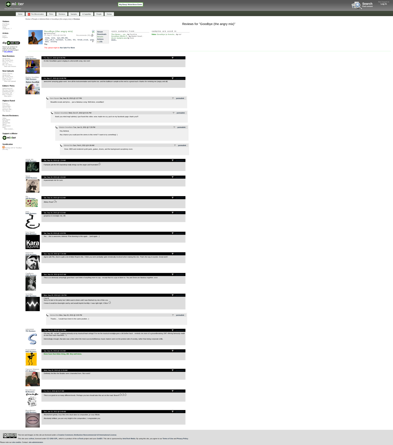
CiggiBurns (29, 273)
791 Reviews (30, 331)
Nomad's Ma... (7, 109)
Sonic (132, 38)
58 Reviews (30, 392)
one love (5, 63)
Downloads (101, 34)
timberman (29, 253)
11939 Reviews (31, 178)
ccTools (80, 438)
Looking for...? (7, 28)
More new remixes (10, 66)
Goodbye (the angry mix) (58, 31)
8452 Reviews (30, 352)
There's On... (7, 108)
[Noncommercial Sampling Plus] (93, 31)
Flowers (5, 103)
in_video (68, 40)
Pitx (26, 197)
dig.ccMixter (8, 51)
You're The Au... (8, 73)
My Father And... (8, 60)
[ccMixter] (15, 6)
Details (100, 37)
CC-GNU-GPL (52, 438)
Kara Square (54, 98)
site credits (16, 442)
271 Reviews (30, 371)
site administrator (36, 442)
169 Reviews (30, 198)
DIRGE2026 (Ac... (8, 91)
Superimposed (7, 88)
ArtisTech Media (129, 438)
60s (74, 40)
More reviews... (9, 129)
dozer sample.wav (119, 38)
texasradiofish (30, 350)
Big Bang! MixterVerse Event (130, 4)
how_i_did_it (49, 40)
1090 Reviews (30, 58)
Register (5, 37)
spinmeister (29, 329)
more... (114, 40)
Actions (100, 39)
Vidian (4, 118)
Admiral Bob (50, 33)
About (4, 27)
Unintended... (7, 106)
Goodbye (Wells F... (119, 36)
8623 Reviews (30, 234)
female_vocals (83, 40)
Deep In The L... (8, 62)
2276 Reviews (30, 254)
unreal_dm (29, 159)
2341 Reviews (30, 275)
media (47, 38)
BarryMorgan (30, 390)
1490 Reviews (30, 412)
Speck (27, 176)
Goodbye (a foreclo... (166, 34)
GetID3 (99, 438)
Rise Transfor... (8, 94)
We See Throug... (8, 90)
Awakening (6, 58)
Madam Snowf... (137, 36)
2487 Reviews (30, 296)
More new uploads (10, 81)
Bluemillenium (30, 410)
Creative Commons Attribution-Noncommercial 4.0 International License (87, 435)
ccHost (31, 438)
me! (180, 34)
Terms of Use (168, 438)
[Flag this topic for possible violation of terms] (173, 58)
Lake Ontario (7, 80)
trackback (59, 40)
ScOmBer (29, 294)
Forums (4, 25)
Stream (100, 32)
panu (27, 212)
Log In (384, 4)
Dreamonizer (6, 126)
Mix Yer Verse (7, 65)
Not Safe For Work (67, 48)
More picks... (8, 96)
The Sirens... (7, 111)
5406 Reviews (30, 213)
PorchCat (133, 34)
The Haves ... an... (119, 34)
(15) (100, 41)
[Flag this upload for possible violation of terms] (93, 41)
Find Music (6, 24)
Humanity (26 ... (8, 93)
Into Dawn (6, 105)
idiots (47, 41)
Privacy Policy (182, 438)
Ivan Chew (29, 57)
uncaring (54, 41)
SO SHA (5, 121)
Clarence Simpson (32, 369)
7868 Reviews (30, 79)
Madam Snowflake (32, 77)
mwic (4, 127)
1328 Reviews (30, 161)
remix (53, 38)
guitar (92, 40)
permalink (180, 58)
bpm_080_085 (62, 38)
